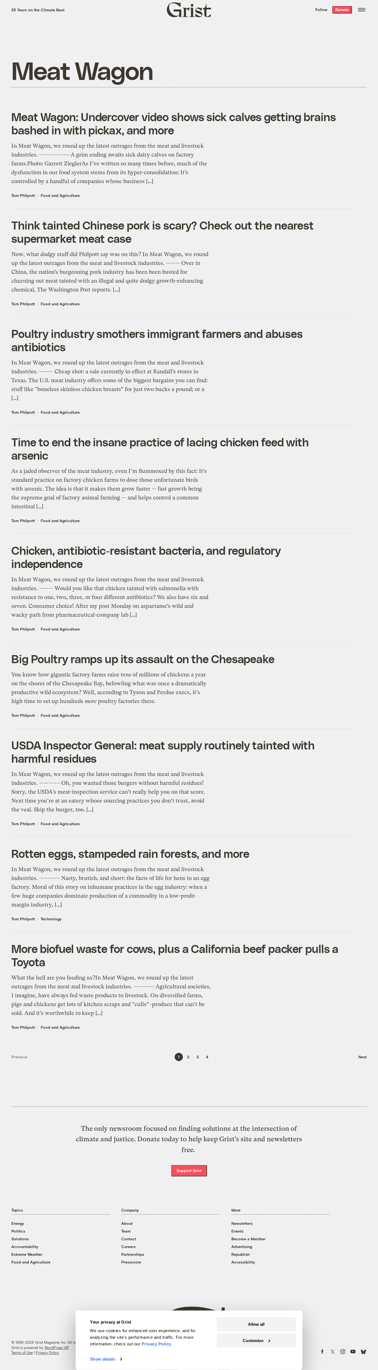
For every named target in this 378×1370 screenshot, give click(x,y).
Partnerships (132, 1254)
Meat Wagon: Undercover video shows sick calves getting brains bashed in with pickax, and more (173, 123)
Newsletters (242, 1223)
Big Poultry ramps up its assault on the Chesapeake (143, 658)
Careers (128, 1246)
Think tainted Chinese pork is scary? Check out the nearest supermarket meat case (162, 231)
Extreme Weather (26, 1254)
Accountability (24, 1246)
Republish (240, 1254)
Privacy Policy (47, 1352)
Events (237, 1231)
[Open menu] (362, 10)
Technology (51, 918)
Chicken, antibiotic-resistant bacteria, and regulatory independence (146, 557)
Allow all (256, 1324)
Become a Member (248, 1238)
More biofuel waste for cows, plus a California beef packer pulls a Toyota (174, 955)
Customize (253, 1340)
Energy (17, 1223)
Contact (128, 1238)
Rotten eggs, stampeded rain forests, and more (130, 853)
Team (126, 1231)
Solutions (20, 1238)
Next (362, 1056)
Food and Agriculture (60, 195)
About (127, 1223)
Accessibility (243, 1262)
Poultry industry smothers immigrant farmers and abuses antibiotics (157, 340)
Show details (102, 1359)
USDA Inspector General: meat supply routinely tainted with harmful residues (163, 751)
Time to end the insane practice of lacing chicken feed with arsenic (160, 448)
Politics (18, 1231)
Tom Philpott (23, 195)
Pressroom (131, 1262)
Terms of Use (22, 1352)
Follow (321, 9)
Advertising (241, 1246)
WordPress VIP (57, 1347)
